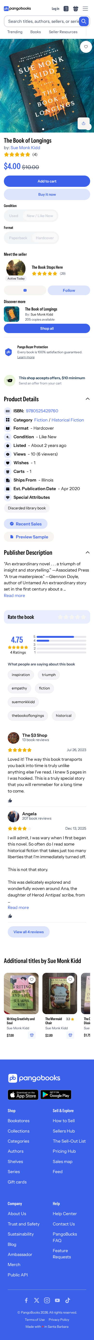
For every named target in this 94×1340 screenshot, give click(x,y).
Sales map (63, 1161)
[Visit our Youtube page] (57, 1300)
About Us (17, 1213)
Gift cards (17, 1181)
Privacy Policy (59, 1320)
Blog (12, 1244)
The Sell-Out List (69, 1141)
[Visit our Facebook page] (26, 1300)
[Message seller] (25, 290)
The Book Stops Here (47, 267)
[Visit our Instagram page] (47, 1300)
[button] (47, 399)
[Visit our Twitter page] (37, 1300)
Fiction (41, 419)
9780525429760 (42, 410)
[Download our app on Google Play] (55, 1094)
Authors (15, 1151)
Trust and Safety (24, 1223)
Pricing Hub (64, 1151)
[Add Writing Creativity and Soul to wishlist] (32, 979)
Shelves (15, 1161)
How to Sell (64, 1120)
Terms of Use (35, 1320)
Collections (18, 1130)
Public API (18, 1274)
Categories (18, 1141)
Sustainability (21, 1233)
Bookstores (18, 1120)
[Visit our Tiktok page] (68, 1300)
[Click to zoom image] (47, 86)
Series (14, 1171)
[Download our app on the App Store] (23, 1095)
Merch (14, 1264)
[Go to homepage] (17, 8)
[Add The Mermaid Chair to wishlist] (70, 979)
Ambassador (20, 1254)
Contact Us (64, 1223)
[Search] (84, 21)
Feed (58, 1171)
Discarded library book (27, 508)
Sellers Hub (64, 1130)
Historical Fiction (68, 419)
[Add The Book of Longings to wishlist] (86, 47)
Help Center (65, 1213)
